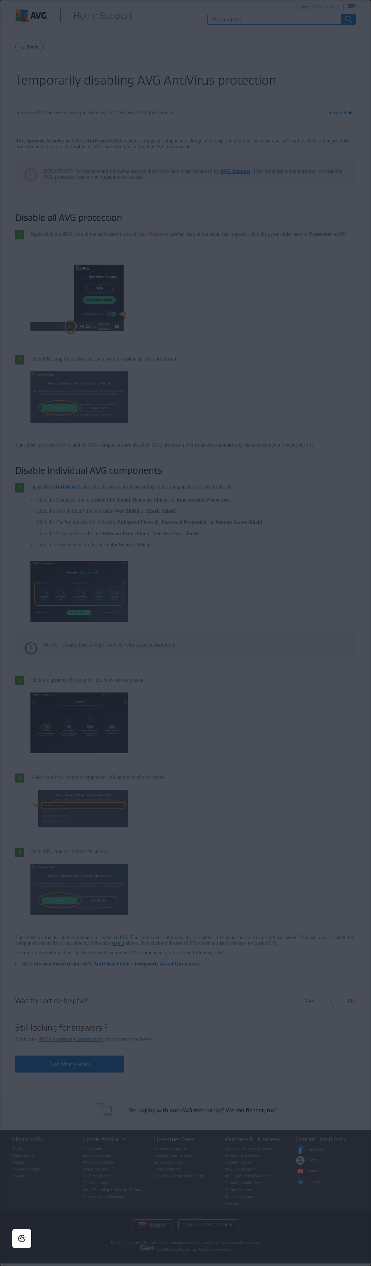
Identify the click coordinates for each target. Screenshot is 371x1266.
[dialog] (185, 633)
